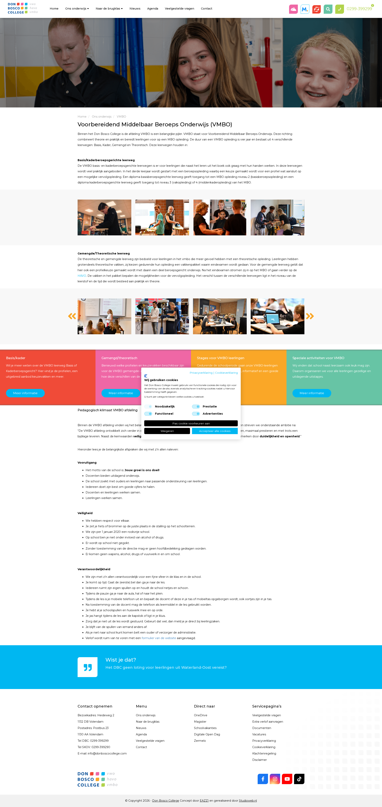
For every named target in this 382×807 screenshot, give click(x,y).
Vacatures (259, 734)
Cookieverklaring (263, 747)
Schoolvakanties (205, 728)
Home (54, 8)
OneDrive (200, 715)
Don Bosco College (165, 800)
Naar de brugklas (108, 8)
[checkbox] (148, 406)
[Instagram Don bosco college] (275, 779)
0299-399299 (99, 741)
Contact (206, 8)
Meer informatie (25, 393)
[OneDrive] (294, 9)
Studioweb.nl (248, 800)
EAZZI (204, 800)
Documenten (261, 728)
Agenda (152, 8)
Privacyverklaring (264, 741)
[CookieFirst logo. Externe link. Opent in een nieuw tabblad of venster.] (145, 376)
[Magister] (306, 9)
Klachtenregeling (264, 753)
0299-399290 (101, 747)
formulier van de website (159, 638)
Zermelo (200, 741)
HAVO (82, 276)
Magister (200, 721)
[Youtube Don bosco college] (287, 779)
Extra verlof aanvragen (267, 721)
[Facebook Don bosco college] (263, 779)
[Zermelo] (317, 9)
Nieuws (135, 8)
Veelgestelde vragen (150, 741)
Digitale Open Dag (207, 734)
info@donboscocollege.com (107, 753)
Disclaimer (259, 760)
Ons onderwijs (76, 8)
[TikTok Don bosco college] (299, 779)
